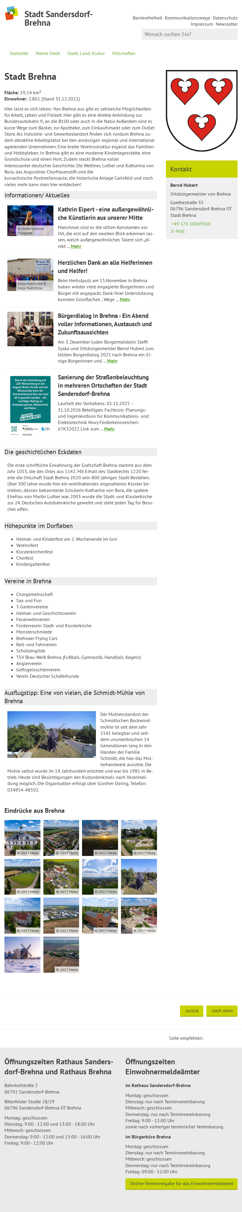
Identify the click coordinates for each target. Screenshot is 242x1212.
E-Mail (177, 231)
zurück (192, 1010)
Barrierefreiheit (147, 18)
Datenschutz (225, 18)
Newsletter (227, 24)
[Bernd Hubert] (201, 208)
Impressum (202, 24)
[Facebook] (217, 1038)
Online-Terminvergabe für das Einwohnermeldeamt (181, 1183)
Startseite (18, 53)
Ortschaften (123, 53)
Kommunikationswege (187, 18)
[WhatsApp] (231, 1038)
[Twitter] (209, 1038)
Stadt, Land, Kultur (86, 53)
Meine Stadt (48, 53)
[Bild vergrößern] (51, 734)
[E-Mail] (224, 1038)
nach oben (222, 1010)
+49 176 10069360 (190, 224)
